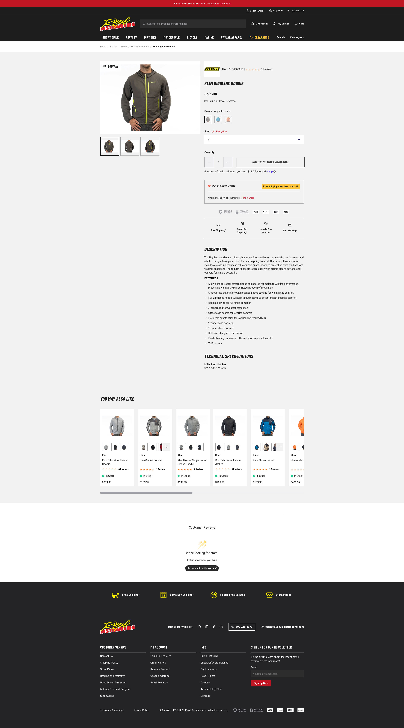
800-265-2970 (244, 626)
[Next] (166, 447)
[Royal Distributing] (117, 24)
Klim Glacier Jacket (263, 460)
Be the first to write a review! (202, 568)
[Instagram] (207, 627)
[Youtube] (221, 627)
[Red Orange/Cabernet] (228, 119)
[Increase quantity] (228, 162)
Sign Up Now (261, 683)
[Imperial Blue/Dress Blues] (218, 119)
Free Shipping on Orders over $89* (202, 3)
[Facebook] (199, 627)
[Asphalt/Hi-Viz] (208, 119)
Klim (223, 69)
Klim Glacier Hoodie (151, 460)
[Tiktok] (214, 626)
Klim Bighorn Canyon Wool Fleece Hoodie (192, 462)
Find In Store (248, 198)
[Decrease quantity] (209, 162)
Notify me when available (270, 162)
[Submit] (143, 23)
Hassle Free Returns (232, 594)
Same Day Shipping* (182, 594)
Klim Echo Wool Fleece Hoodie (115, 462)
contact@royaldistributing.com (284, 626)
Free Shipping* (131, 594)
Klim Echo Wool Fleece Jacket (228, 462)
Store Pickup (283, 594)
